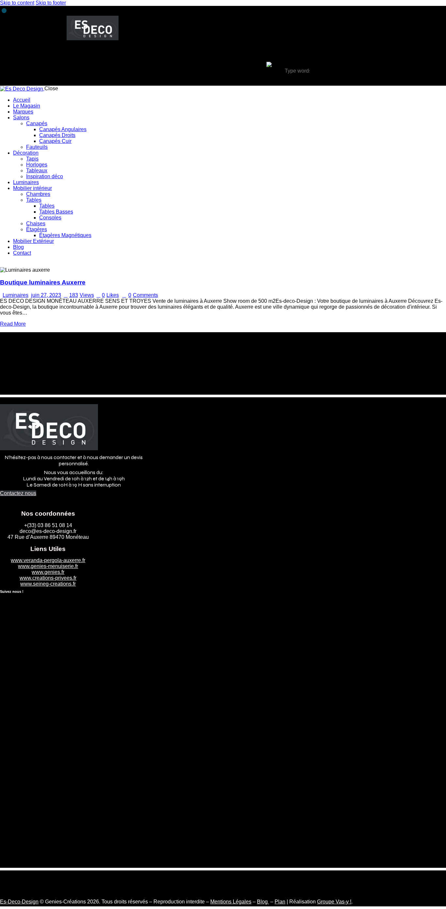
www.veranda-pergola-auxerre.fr (48, 560)
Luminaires (15, 295)
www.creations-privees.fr (48, 578)
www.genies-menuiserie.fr (48, 566)
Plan (280, 901)
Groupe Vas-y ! (334, 901)
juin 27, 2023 (46, 295)
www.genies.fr (48, 572)
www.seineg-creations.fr (48, 584)
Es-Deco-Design (19, 901)
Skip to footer (51, 3)
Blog (263, 901)
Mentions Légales (230, 901)
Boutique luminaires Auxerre (43, 282)
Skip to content (17, 3)
